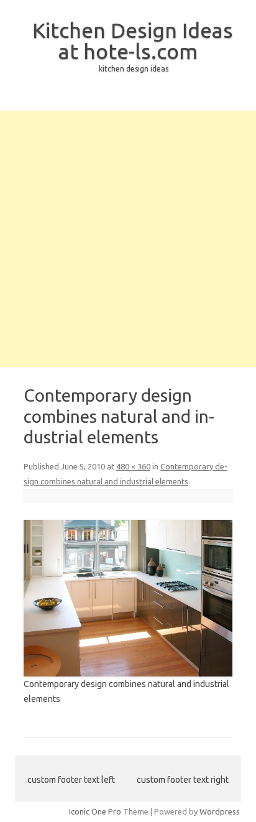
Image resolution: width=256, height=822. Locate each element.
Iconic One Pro (95, 811)
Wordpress (219, 811)
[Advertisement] (128, 239)
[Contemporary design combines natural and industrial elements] (128, 598)
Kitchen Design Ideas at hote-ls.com (132, 40)
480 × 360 (133, 466)
